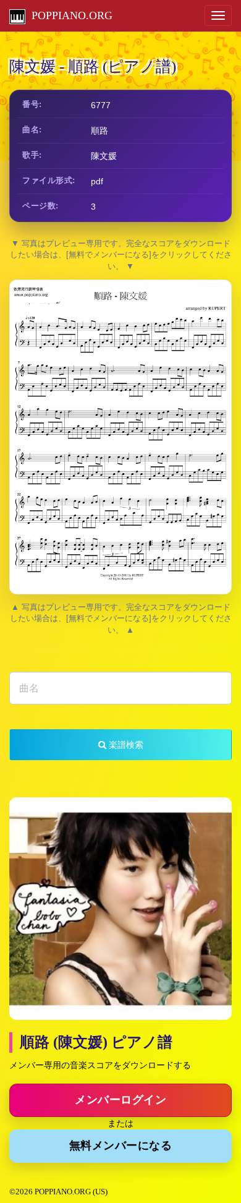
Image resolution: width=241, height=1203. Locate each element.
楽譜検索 (124, 745)
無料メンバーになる (120, 1145)
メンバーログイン (120, 1100)
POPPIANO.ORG (68, 15)
